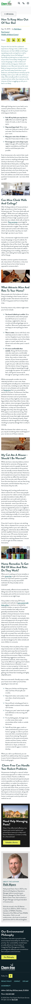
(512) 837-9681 (10, 994)
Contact (17, 981)
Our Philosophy (9, 957)
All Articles (10, 14)
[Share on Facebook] (19, 40)
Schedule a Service (11, 842)
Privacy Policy (6, 981)
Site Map (25, 981)
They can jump (12, 222)
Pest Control (5, 32)
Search (19, 3)
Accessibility (5, 986)
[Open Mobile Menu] (28, 3)
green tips (8, 576)
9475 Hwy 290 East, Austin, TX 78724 (17, 990)
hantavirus (7, 390)
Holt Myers (17, 29)
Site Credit (15, 1000)
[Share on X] (8, 40)
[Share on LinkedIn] (13, 40)
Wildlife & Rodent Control (9, 35)
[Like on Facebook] (10, 976)
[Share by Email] (24, 40)
